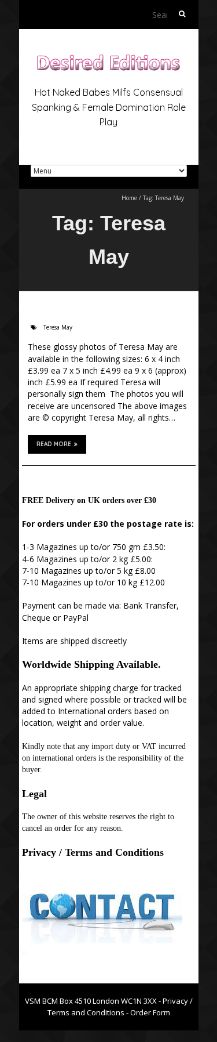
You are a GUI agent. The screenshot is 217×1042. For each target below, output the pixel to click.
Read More (53, 444)
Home (129, 198)
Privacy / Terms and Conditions (93, 852)
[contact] (102, 881)
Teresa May (57, 327)
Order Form (150, 1012)
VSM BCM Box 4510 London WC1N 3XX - (94, 1001)
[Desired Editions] (109, 57)
